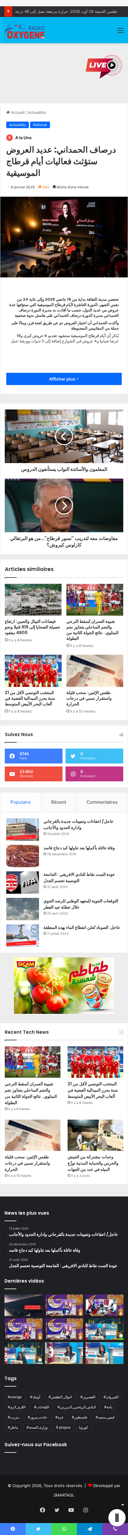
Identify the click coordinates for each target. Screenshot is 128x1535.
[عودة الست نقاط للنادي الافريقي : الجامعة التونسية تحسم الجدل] (22, 882)
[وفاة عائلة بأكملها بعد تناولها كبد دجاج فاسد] (22, 856)
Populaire (20, 802)
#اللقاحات (41, 1407)
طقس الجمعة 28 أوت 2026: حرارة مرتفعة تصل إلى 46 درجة (66, 11)
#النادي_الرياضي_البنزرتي (76, 1407)
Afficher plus (62, 378)
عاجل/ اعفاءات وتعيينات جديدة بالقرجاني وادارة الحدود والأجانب (78, 824)
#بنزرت (13, 1417)
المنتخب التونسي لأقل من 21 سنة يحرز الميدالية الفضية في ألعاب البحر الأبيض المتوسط (30, 698)
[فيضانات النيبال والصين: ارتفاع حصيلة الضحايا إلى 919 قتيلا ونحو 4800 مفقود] (33, 600)
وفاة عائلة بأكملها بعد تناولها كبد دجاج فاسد (79, 848)
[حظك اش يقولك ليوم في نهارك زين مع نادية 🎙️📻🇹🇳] (23, 1353)
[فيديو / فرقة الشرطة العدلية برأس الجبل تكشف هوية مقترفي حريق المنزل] (23, 1305)
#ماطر (13, 1427)
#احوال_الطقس (60, 1397)
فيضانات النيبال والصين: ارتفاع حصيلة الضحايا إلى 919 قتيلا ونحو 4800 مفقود (32, 627)
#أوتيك (35, 1397)
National (40, 124)
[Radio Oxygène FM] (25, 30)
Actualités (37, 112)
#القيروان (111, 1397)
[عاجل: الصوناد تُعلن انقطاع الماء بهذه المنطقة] (22, 935)
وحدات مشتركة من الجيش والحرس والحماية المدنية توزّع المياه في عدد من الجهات (93, 1163)
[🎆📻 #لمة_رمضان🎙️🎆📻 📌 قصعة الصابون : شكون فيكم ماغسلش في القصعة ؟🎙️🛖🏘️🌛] (104, 1305)
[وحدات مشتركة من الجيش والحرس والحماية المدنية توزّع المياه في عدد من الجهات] (95, 1135)
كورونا (83, 1427)
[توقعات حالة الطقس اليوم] (23, 1329)
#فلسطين (79, 1417)
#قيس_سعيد (105, 1417)
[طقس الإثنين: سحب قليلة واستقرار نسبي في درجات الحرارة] (94, 671)
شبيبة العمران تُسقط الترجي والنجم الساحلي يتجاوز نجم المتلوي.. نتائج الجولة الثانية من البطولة (92, 629)
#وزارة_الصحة (37, 1427)
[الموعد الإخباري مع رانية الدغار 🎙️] (64, 1305)
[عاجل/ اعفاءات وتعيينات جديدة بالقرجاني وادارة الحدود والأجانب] (22, 829)
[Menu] (121, 32)
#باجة (108, 1407)
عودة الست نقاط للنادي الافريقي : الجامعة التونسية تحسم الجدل (79, 877)
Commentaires (102, 802)
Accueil (17, 112)
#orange (15, 1397)
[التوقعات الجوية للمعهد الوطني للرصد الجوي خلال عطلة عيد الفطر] (22, 909)
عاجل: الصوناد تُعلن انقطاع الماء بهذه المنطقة (81, 927)
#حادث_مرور (37, 1417)
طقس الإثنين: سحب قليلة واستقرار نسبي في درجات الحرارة (89, 698)
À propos (63, 1427)
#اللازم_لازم (17, 1407)
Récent (58, 802)
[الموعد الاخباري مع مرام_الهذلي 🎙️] (64, 1329)
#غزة (59, 1417)
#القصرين (87, 1397)
